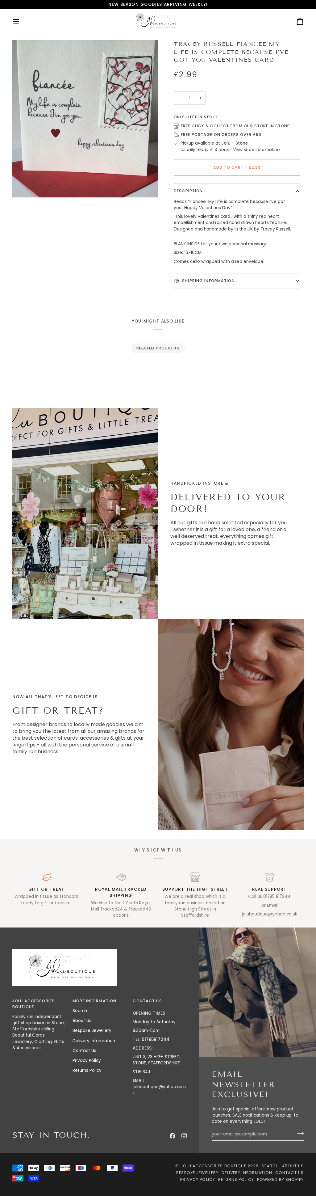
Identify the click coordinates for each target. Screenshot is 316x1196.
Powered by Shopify (280, 1179)
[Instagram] (184, 1136)
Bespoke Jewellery (92, 1030)
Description (188, 190)
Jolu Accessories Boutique (214, 1166)
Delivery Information (94, 1041)
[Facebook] (172, 1136)
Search (80, 1011)
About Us (82, 1021)
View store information (256, 150)
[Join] (298, 1134)
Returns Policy (87, 1070)
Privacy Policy (87, 1060)
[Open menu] (21, 21)
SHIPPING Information (208, 280)
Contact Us (84, 1051)
